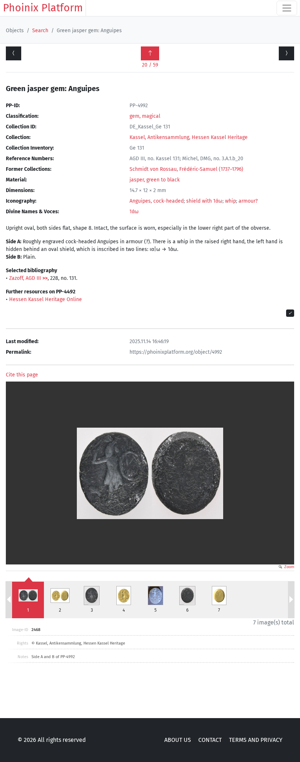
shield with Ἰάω (204, 201)
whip (230, 201)
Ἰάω (134, 212)
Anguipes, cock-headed (157, 201)
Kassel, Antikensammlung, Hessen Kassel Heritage (189, 137)
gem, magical (145, 116)
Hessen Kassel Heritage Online (45, 299)
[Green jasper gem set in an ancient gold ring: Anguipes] (13, 53)
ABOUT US (177, 739)
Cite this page (22, 375)
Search (40, 30)
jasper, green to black (155, 180)
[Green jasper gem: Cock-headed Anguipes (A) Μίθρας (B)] (286, 53)
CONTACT (210, 739)
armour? (248, 201)
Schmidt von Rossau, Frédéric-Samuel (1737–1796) (186, 169)
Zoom (288, 566)
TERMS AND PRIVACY (255, 739)
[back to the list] (150, 53)
